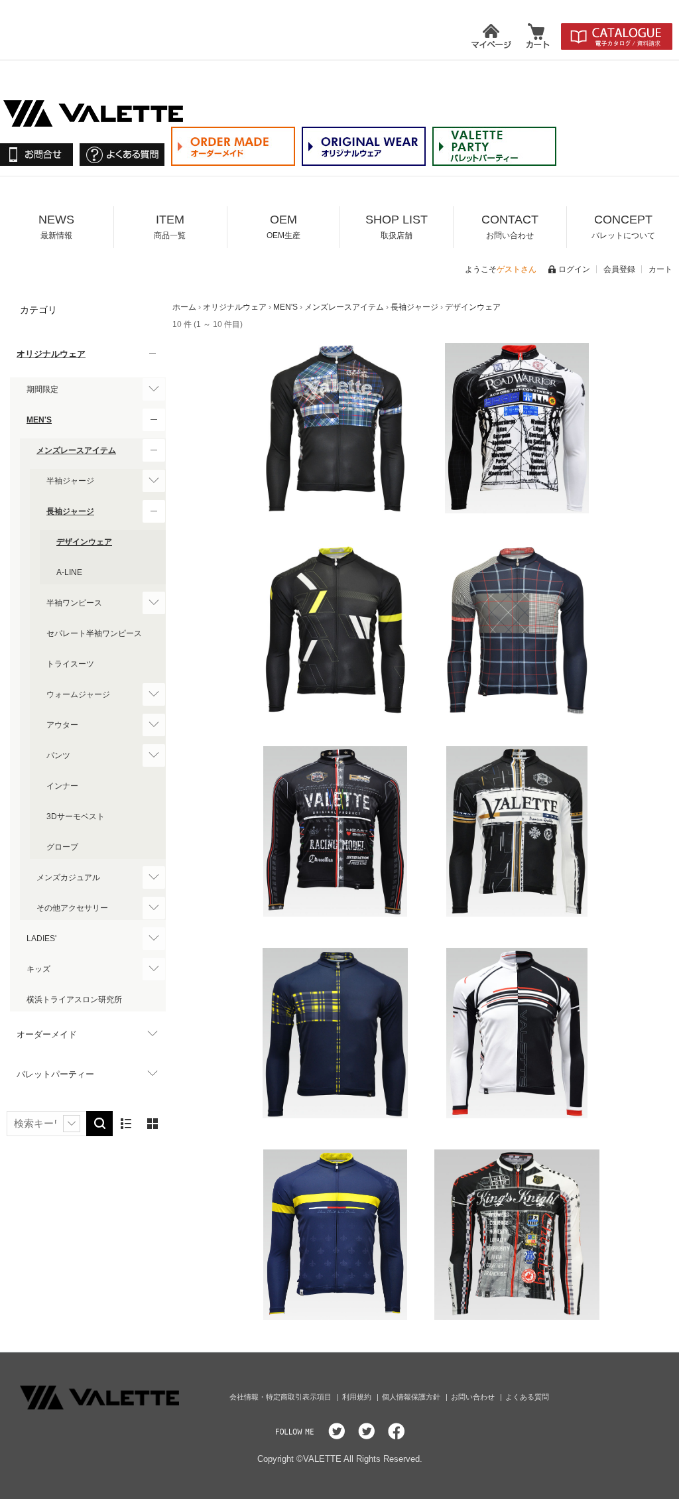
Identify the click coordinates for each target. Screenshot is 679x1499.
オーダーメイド (47, 1034)
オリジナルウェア (51, 354)
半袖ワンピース (74, 603)
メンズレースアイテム (76, 450)
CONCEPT (623, 226)
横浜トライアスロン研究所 (74, 999)
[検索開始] (99, 1123)
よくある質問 (527, 1397)
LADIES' (41, 938)
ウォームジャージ (78, 694)
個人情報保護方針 (412, 1397)
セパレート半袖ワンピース (94, 633)
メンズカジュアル (68, 877)
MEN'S (39, 419)
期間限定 (42, 389)
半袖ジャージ (70, 481)
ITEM (170, 226)
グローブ (62, 847)
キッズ (38, 969)
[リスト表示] (126, 1123)
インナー (62, 786)
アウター (62, 725)
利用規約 (357, 1397)
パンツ (58, 755)
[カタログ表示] (152, 1123)
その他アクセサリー (72, 908)
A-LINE (69, 572)
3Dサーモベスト (75, 816)
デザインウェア (84, 542)
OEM (283, 226)
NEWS (56, 226)
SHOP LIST (396, 226)
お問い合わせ (474, 1397)
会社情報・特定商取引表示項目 (281, 1397)
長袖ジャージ (70, 511)
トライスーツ (70, 664)
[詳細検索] (71, 1123)
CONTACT (509, 226)
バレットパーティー (55, 1074)
